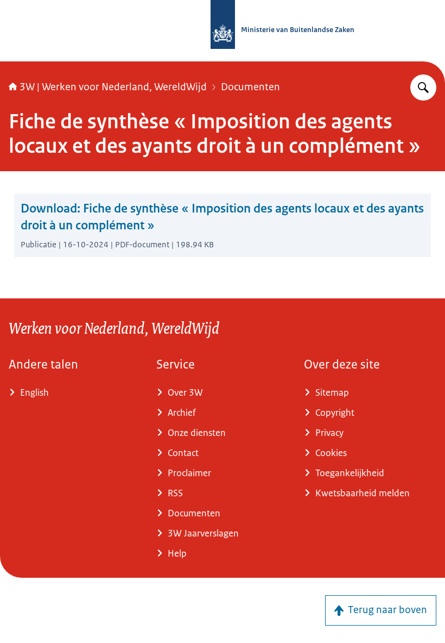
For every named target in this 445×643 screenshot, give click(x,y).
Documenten (250, 86)
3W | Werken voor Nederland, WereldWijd (113, 86)
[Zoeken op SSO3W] (423, 87)
